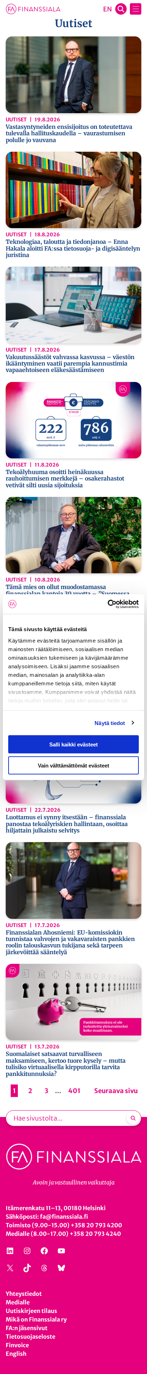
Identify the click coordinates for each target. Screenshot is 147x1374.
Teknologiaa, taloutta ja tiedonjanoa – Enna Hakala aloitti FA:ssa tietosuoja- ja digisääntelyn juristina (73, 248)
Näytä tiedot (110, 723)
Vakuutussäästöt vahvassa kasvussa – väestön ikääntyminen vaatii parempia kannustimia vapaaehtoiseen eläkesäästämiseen (70, 363)
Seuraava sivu (116, 1091)
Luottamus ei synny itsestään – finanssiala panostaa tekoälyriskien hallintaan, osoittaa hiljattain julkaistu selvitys (67, 824)
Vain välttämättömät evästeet (73, 765)
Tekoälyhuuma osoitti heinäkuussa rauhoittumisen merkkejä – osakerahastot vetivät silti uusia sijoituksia (65, 478)
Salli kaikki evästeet (73, 744)
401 (74, 1091)
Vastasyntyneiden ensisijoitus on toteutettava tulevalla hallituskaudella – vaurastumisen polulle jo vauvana (69, 133)
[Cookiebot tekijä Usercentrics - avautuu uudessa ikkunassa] (107, 604)
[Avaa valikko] (135, 9)
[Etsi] (133, 1118)
